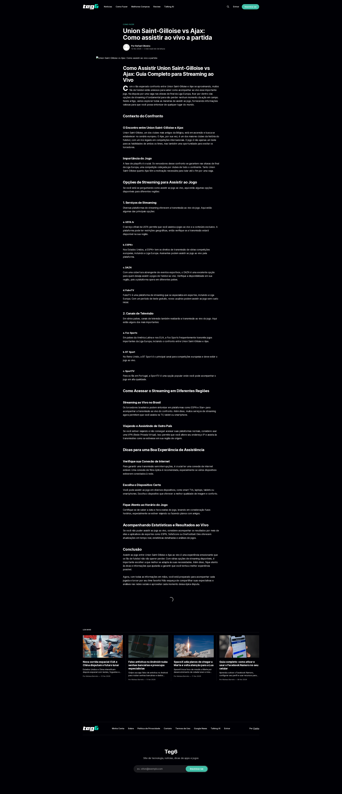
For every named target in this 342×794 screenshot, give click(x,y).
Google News (200, 728)
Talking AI (169, 6)
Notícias (108, 6)
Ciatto (256, 728)
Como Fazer (122, 6)
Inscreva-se (250, 6)
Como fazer (128, 24)
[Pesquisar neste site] (228, 7)
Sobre (131, 728)
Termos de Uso (182, 728)
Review (156, 6)
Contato (168, 728)
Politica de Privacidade (148, 728)
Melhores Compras (140, 6)
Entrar (236, 6)
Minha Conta (118, 728)
